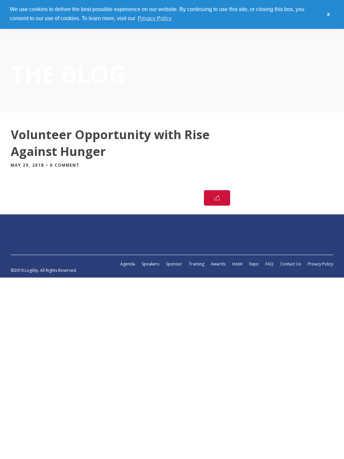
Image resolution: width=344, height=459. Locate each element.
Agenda (127, 264)
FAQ (269, 264)
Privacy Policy (320, 264)
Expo (254, 264)
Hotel (237, 264)
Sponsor (174, 264)
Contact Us (290, 264)
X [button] (328, 14)
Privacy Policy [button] (155, 18)
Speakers (150, 264)
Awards (218, 264)
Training (196, 264)
